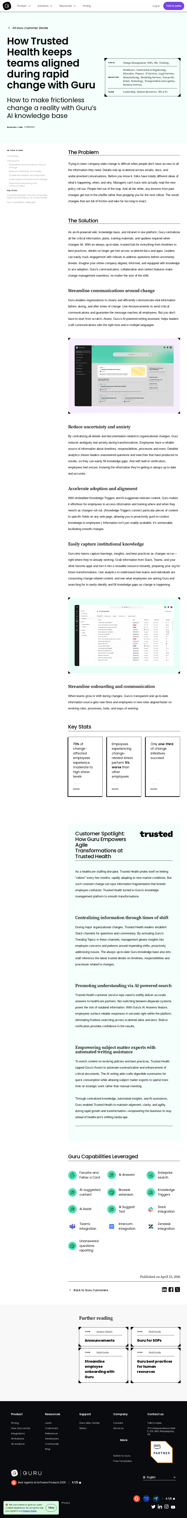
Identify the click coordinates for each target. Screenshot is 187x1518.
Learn (48, 1423)
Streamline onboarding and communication (23, 184)
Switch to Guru (121, 1455)
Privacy (66, 1503)
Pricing (87, 6)
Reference (51, 1433)
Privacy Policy (29, 1510)
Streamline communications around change (27, 165)
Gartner (76, 788)
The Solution (13, 161)
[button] (24, 6)
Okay (51, 1507)
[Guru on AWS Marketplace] (162, 1452)
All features (17, 1438)
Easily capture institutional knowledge (28, 179)
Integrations (18, 1433)
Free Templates (122, 1461)
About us (118, 1428)
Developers (52, 1438)
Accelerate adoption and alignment (27, 175)
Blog (47, 1449)
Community (52, 1444)
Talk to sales (173, 6)
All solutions (18, 1444)
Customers (51, 1428)
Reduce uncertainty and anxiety (25, 171)
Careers (118, 1423)
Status (82, 1428)
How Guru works (20, 1428)
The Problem (13, 156)
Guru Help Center (89, 1423)
